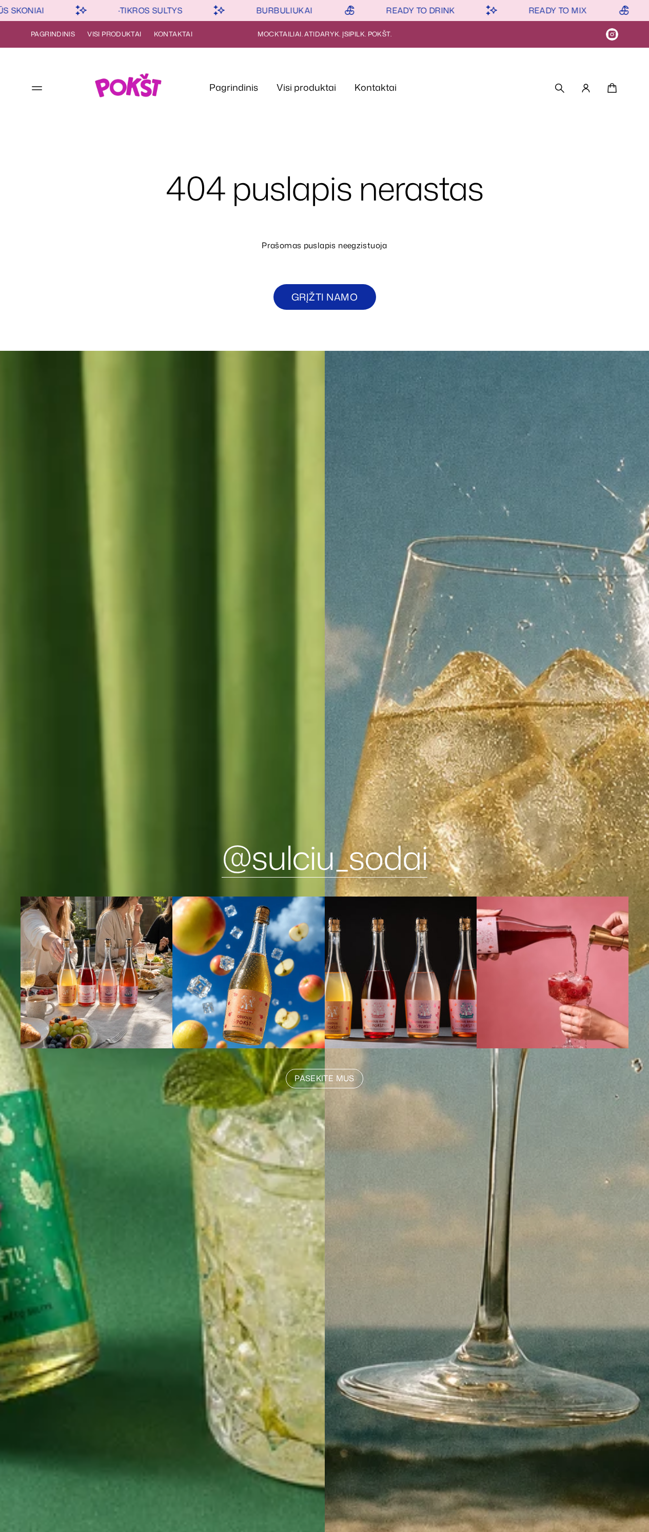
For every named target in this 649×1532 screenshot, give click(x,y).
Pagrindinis (53, 33)
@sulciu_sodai (324, 857)
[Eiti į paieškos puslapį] (560, 88)
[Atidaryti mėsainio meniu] (37, 88)
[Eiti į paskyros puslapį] (586, 88)
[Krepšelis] (610, 88)
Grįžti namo (324, 297)
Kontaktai (173, 33)
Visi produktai (114, 33)
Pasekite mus (324, 1078)
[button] (560, 88)
